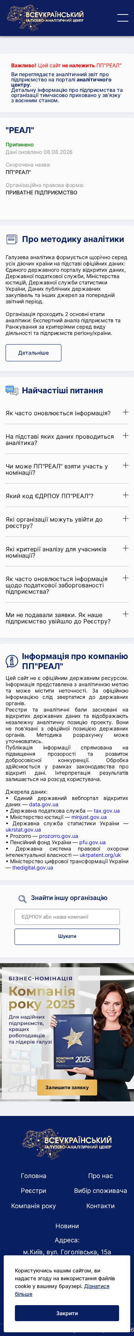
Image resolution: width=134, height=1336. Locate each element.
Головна (34, 1176)
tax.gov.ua (107, 810)
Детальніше (33, 352)
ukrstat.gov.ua (23, 829)
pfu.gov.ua (92, 842)
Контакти (100, 1206)
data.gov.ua (43, 804)
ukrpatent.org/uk (100, 855)
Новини (67, 1226)
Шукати (67, 936)
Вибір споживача (100, 1190)
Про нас (100, 1176)
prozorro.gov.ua (58, 836)
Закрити (67, 1313)
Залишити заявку (67, 1087)
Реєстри (33, 1190)
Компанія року (33, 1206)
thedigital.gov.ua (32, 867)
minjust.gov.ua (89, 817)
